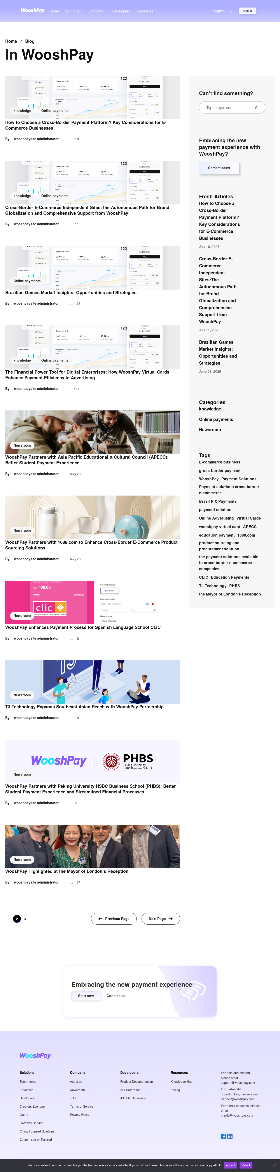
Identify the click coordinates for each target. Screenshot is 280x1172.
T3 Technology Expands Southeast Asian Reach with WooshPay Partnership (84, 706)
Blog (30, 41)
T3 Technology (213, 585)
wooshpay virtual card (219, 526)
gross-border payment (220, 470)
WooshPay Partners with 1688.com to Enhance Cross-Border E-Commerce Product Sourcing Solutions (91, 545)
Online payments (54, 110)
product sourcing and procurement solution (219, 545)
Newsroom (22, 445)
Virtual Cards (248, 518)
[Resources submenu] (155, 11)
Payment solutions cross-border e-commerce (229, 489)
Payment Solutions (239, 478)
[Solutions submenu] (81, 11)
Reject (246, 1165)
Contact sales (219, 167)
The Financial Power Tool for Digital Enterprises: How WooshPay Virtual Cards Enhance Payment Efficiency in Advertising (87, 374)
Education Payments (230, 577)
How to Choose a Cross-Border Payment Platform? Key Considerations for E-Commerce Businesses (85, 125)
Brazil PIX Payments (218, 501)
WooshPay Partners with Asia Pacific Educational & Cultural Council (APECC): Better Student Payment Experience (87, 459)
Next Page (157, 918)
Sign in (247, 11)
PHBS (234, 585)
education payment (217, 535)
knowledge (22, 110)
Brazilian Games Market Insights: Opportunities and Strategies (70, 292)
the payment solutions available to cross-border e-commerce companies (228, 562)
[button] (86, 995)
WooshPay (209, 478)
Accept (230, 1165)
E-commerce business (219, 462)
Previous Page (117, 918)
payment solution (215, 509)
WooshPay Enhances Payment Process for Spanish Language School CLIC (83, 627)
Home (54, 11)
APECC (250, 526)
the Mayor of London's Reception (230, 594)
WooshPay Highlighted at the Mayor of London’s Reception (66, 871)
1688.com (246, 535)
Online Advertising (216, 518)
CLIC (203, 577)
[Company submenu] (105, 11)
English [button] (219, 10)
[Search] (258, 107)
